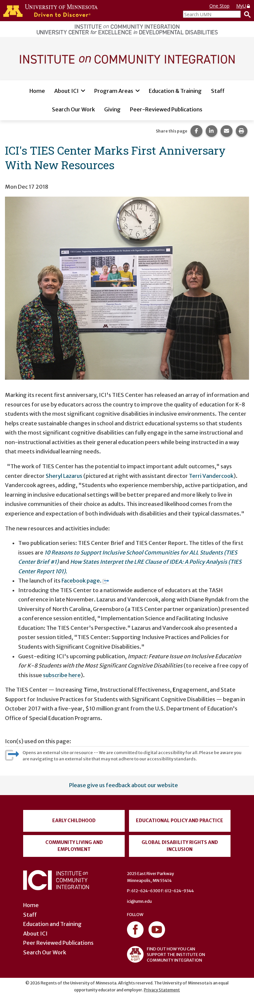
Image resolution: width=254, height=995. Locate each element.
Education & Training (175, 91)
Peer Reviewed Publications (58, 942)
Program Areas (113, 91)
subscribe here (62, 675)
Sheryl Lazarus (64, 476)
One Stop (219, 6)
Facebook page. (82, 580)
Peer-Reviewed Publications (166, 109)
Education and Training (52, 924)
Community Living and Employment (74, 845)
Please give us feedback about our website (123, 785)
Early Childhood (74, 820)
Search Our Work (73, 109)
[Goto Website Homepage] (127, 58)
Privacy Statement (162, 989)
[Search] (246, 14)
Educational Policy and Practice (179, 820)
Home (37, 91)
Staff (218, 91)
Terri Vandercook (211, 476)
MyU (241, 6)
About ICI (66, 91)
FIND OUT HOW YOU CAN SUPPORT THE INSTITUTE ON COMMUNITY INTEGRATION (176, 954)
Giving (112, 109)
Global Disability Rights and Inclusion (180, 845)
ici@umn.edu (139, 901)
